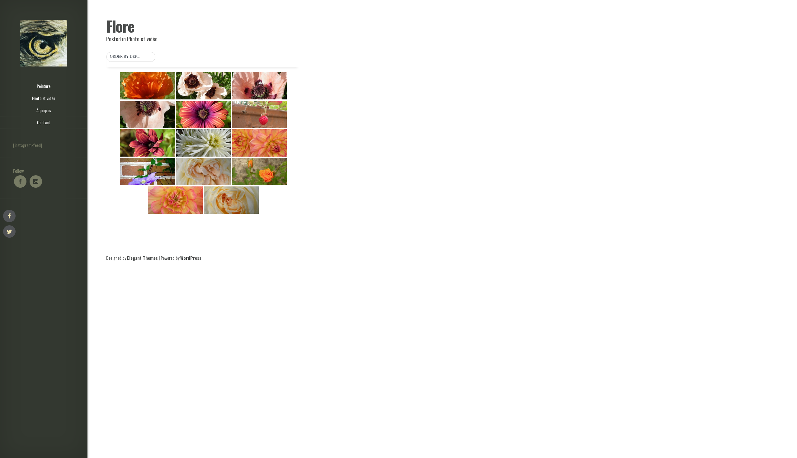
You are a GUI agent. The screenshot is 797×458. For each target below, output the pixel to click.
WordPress (190, 257)
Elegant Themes (142, 257)
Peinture (43, 86)
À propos (43, 110)
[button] (131, 57)
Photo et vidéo (43, 98)
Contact (43, 122)
